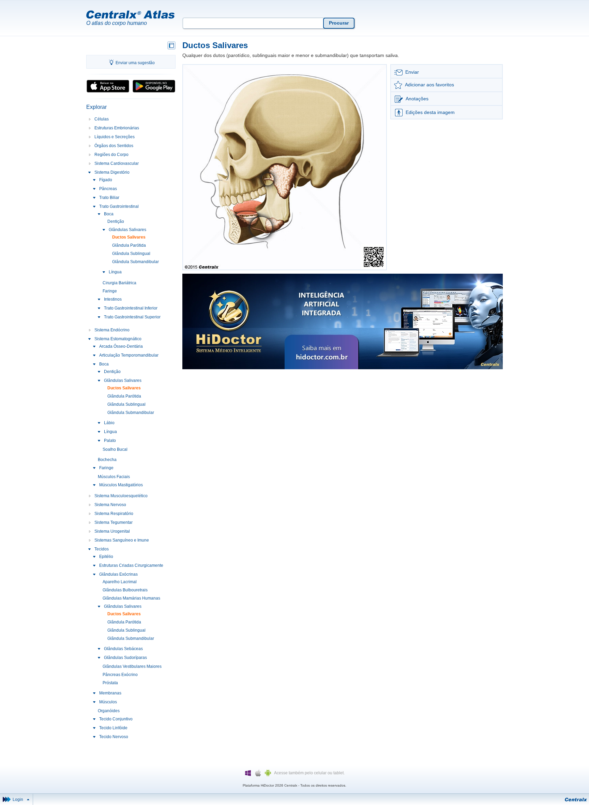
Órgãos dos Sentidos (113, 145)
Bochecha (107, 459)
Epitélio (106, 556)
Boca (109, 214)
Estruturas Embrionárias (116, 128)
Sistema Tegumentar (113, 522)
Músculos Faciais (114, 476)
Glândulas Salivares (127, 229)
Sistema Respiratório (113, 513)
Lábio (109, 422)
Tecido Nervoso (113, 736)
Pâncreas (108, 188)
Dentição (115, 221)
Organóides (109, 710)
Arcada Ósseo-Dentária (121, 346)
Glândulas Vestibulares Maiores (132, 666)
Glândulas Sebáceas (123, 648)
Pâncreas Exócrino (120, 674)
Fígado (105, 179)
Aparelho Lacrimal (120, 581)
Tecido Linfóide (113, 727)
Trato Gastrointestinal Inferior (130, 308)
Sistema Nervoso (110, 504)
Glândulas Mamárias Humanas (131, 598)
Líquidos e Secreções (114, 136)
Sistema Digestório (112, 172)
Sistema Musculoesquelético (121, 495)
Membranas (110, 693)
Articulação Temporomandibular (128, 355)
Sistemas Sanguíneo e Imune (121, 540)
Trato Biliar (109, 197)
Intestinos (113, 299)
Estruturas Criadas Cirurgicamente (131, 565)
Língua (115, 272)
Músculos (108, 702)
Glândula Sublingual (131, 253)
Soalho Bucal (115, 449)
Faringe (110, 291)
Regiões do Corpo (111, 154)
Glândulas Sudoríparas (125, 657)
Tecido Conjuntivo (116, 719)
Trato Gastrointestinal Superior (132, 317)
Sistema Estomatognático (117, 338)
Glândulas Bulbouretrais (125, 590)
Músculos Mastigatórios (121, 485)
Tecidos (101, 549)
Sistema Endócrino (112, 330)
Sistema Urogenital (112, 531)
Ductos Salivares (129, 237)
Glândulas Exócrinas (118, 574)
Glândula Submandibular (135, 261)
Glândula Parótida (129, 245)
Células (101, 119)
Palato (110, 440)
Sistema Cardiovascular (116, 163)
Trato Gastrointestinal (119, 206)
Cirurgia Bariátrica (119, 283)
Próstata (110, 682)
